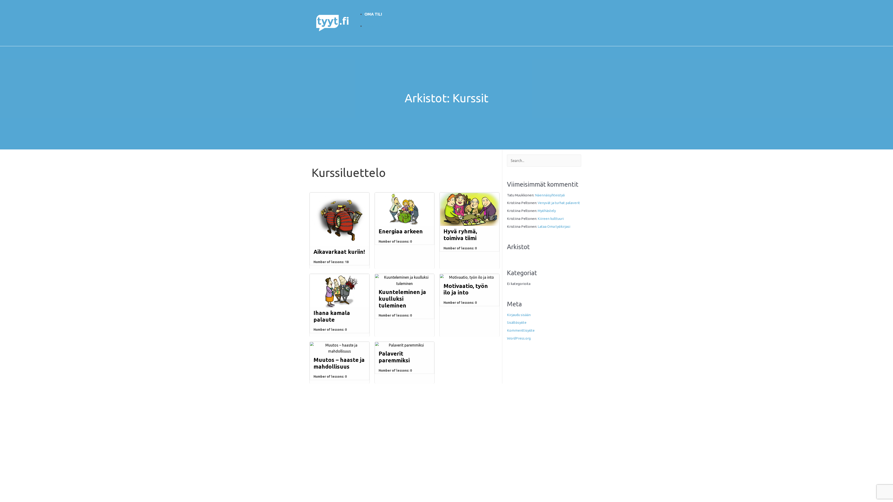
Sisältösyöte (516, 322)
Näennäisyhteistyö (550, 195)
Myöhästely (547, 211)
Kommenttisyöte (521, 330)
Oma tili (373, 14)
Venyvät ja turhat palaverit (559, 203)
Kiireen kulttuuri (551, 219)
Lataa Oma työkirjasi (554, 226)
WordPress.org (519, 338)
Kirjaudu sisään (519, 315)
